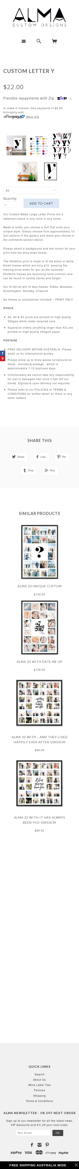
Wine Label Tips (39, 1085)
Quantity (10, 198)
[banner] (39, 18)
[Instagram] (39, 1145)
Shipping (39, 1095)
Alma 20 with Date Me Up (39, 661)
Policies (39, 1090)
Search (40, 1074)
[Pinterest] (47, 1145)
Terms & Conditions (39, 1101)
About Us (39, 1079)
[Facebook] (32, 1145)
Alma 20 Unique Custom (40, 586)
